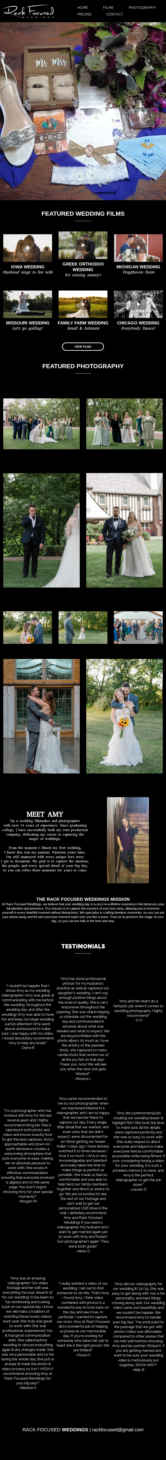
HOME (82, 8)
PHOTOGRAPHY (142, 8)
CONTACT (114, 14)
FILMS (108, 8)
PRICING (84, 14)
